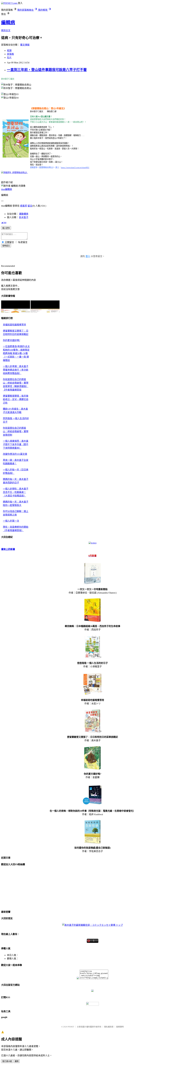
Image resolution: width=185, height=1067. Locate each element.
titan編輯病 (6, 189)
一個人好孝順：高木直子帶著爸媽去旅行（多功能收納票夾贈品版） (15, 370)
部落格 (10, 54)
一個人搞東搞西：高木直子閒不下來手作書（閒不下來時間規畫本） (15, 444)
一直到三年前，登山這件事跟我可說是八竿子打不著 (47, 70)
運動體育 (23, 214)
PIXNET (71, 1027)
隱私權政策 (108, 1027)
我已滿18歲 (7, 1061)
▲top (3, 222)
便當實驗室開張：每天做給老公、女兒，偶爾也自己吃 (15, 399)
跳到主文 (5, 30)
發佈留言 (6, 246)
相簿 (9, 50)
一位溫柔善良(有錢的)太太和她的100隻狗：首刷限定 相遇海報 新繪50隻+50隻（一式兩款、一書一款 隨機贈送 (16, 353)
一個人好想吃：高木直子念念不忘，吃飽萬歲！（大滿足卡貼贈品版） (15, 492)
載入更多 (6, 228)
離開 (16, 1061)
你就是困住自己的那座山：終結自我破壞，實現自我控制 (15, 431)
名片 (9, 57)
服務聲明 (120, 1027)
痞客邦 (23, 206)
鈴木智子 (23, 217)
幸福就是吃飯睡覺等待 (14, 324)
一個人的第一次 (11, 521)
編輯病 (8, 22)
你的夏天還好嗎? (11, 340)
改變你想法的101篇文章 (15, 454)
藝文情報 (24, 45)
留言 (30, 206)
